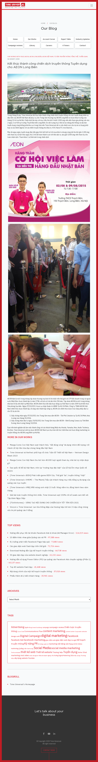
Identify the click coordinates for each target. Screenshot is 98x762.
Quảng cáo (23, 648)
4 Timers (66, 45)
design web (15, 636)
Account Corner (49, 39)
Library (32, 45)
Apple (27, 627)
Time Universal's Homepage (22, 684)
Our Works (32, 39)
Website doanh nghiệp (45, 655)
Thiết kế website (44, 652)
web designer (33, 655)
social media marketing (65, 648)
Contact (83, 45)
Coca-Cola (20, 631)
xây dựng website (21, 658)
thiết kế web (28, 652)
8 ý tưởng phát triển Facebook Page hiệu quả (30, 542)
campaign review (56, 627)
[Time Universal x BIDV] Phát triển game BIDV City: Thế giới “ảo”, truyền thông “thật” (47, 475)
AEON (27, 56)
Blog (30, 627)
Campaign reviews (15, 45)
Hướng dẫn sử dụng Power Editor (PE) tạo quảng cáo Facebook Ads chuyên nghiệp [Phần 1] (50, 559)
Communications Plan (33, 631)
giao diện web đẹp (63, 640)
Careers (49, 45)
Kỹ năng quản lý (43, 644)
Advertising (17, 627)
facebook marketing (34, 639)
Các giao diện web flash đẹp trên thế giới (28, 546)
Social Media (42, 648)
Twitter (80, 652)
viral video (24, 655)
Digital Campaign (30, 636)
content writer (70, 631)
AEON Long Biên (36, 56)
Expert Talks (66, 39)
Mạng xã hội (73, 644)
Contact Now (49, 750)
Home (15, 39)
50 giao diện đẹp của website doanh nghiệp (29, 555)
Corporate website (81, 631)
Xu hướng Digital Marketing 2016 (63, 655)
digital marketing (54, 635)
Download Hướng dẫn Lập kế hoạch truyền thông (31, 550)
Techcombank (15, 652)
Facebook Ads (17, 640)
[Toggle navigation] (92, 5)
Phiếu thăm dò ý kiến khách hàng (25, 576)
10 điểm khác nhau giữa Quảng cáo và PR (28, 537)
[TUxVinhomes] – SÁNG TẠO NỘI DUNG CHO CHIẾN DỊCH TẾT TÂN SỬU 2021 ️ (44, 502)
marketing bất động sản (59, 644)
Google (73, 640)
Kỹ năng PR (31, 643)
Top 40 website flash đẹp (21, 567)
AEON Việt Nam (47, 56)
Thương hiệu (57, 652)
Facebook (73, 636)
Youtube (31, 658)
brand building (37, 627)
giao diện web (50, 640)
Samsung (30, 648)
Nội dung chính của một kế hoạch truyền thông (31, 571)
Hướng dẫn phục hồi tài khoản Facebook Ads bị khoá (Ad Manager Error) (42, 533)
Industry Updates (83, 39)
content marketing (54, 631)
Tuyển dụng (83, 56)
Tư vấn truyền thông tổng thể (66, 56)
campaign (45, 627)
